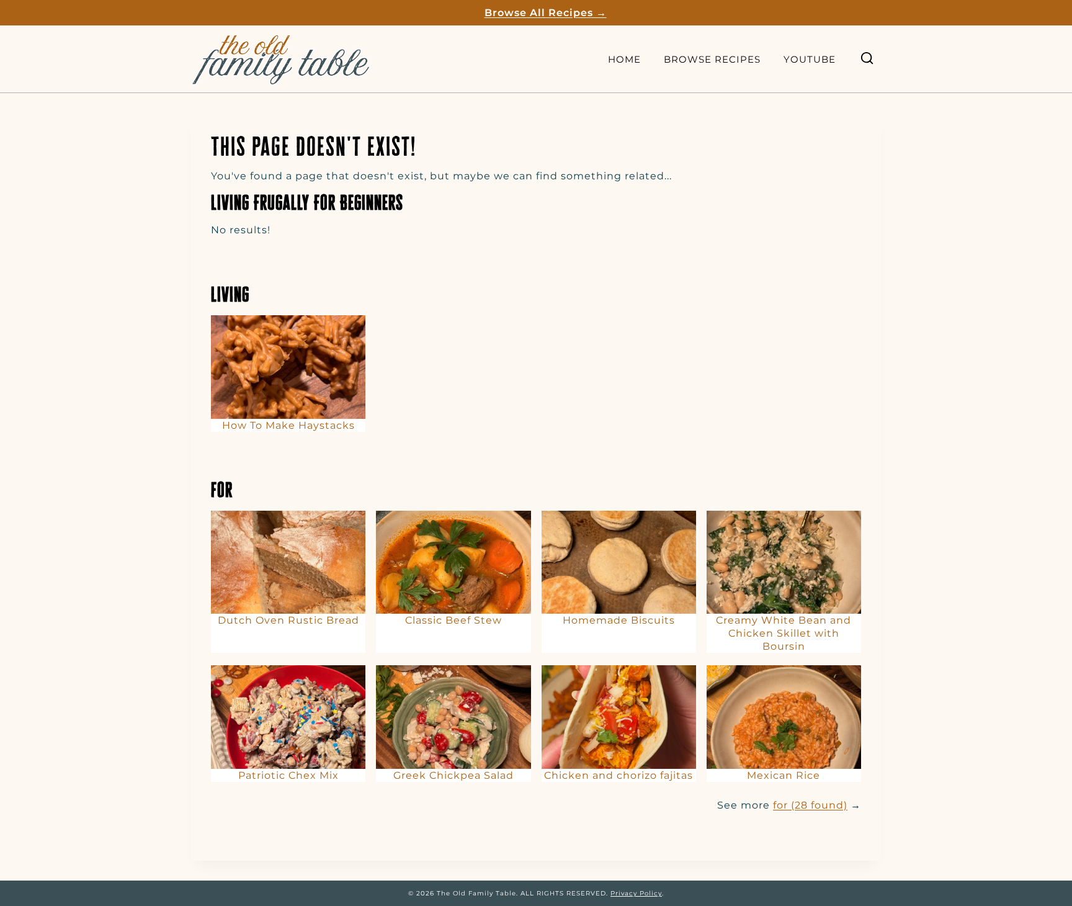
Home (624, 59)
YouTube (810, 59)
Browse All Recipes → (546, 13)
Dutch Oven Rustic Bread (288, 620)
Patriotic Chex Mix (288, 775)
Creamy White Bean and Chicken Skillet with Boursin (783, 633)
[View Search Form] (867, 59)
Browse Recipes (712, 59)
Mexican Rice (783, 775)
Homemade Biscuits (619, 620)
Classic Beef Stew (453, 620)
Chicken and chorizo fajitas (618, 775)
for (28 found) (810, 805)
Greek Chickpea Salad (453, 775)
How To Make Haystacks (288, 425)
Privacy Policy (636, 893)
